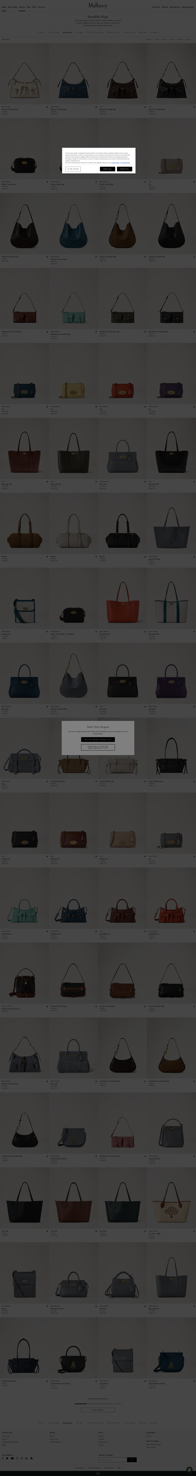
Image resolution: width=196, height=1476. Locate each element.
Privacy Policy (126, 163)
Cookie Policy (115, 163)
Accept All (124, 169)
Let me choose (73, 169)
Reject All (107, 169)
